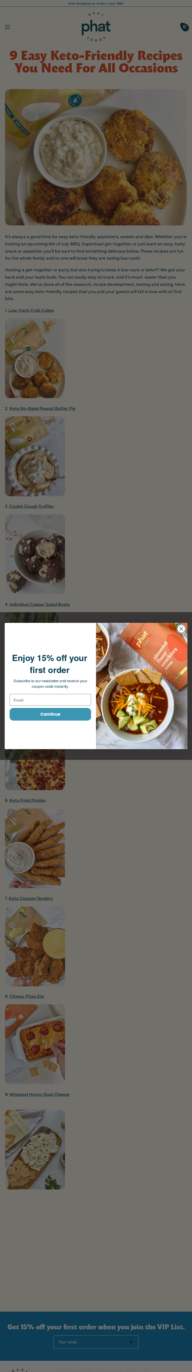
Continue (50, 714)
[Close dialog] (181, 629)
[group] (96, 3)
